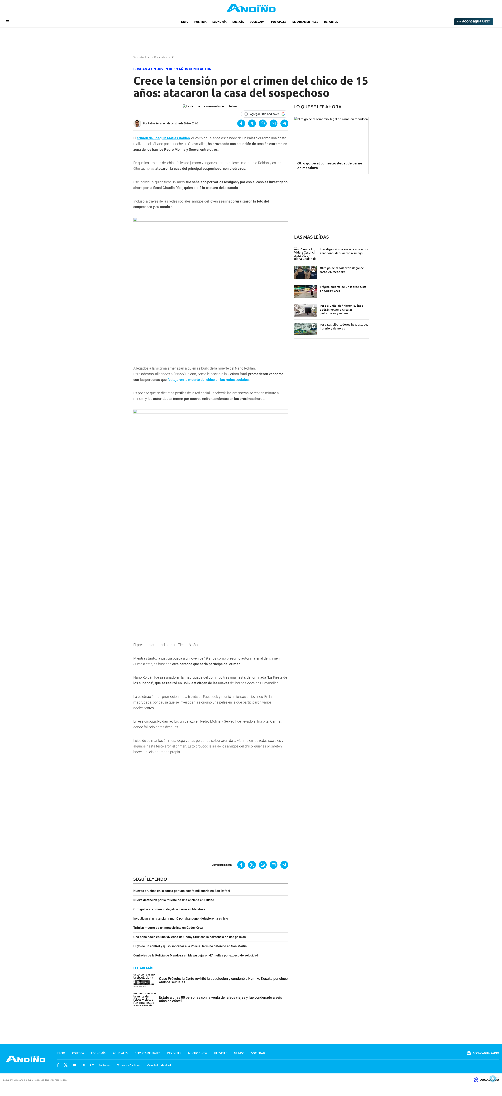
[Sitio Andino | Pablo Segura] (138, 123)
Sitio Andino (142, 57)
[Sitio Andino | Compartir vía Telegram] (284, 123)
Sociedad (256, 21)
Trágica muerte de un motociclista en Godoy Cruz (168, 927)
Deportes (331, 21)
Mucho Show (197, 1053)
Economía (219, 21)
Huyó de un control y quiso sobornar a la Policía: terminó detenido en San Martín (190, 946)
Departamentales (305, 21)
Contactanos (105, 1065)
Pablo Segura (156, 123)
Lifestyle (220, 1053)
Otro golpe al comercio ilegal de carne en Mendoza (169, 909)
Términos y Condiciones (129, 1065)
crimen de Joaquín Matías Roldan (163, 138)
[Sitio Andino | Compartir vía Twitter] (252, 123)
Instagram (83, 1065)
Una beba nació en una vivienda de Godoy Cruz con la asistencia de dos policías (189, 937)
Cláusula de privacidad (159, 1065)
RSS (92, 1065)
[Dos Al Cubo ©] (486, 1081)
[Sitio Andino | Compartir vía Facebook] (241, 123)
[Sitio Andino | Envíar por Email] (273, 123)
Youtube (74, 1065)
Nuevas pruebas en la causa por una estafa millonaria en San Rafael (181, 890)
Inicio (184, 21)
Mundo (239, 1053)
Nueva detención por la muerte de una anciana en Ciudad (173, 900)
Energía (238, 21)
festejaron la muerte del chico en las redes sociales (208, 380)
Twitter (66, 1065)
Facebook (58, 1065)
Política (200, 21)
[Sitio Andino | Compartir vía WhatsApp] (263, 123)
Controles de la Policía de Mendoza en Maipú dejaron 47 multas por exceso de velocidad (195, 955)
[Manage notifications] (493, 1078)
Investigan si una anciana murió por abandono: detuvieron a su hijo (180, 918)
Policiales (278, 21)
